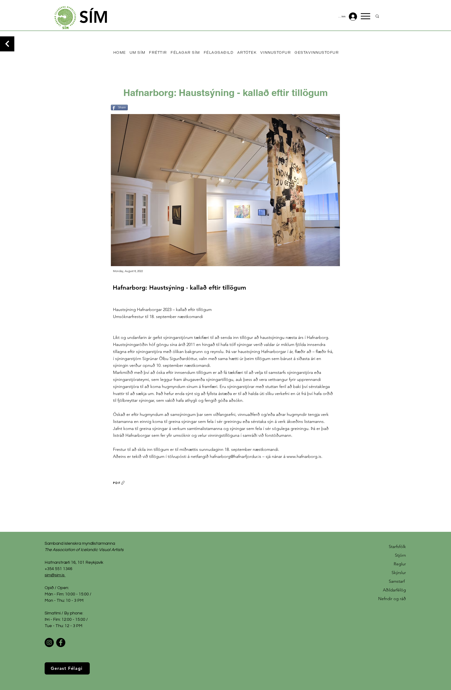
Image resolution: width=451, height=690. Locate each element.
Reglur (400, 564)
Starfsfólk (397, 546)
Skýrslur (399, 572)
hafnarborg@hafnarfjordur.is (235, 456)
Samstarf (397, 581)
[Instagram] (49, 642)
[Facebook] (60, 642)
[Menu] (365, 16)
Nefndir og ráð (392, 598)
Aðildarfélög (394, 590)
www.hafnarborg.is (304, 456)
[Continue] (7, 43)
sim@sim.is (55, 575)
